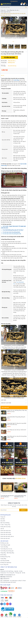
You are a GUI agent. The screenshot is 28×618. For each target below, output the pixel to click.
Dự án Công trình (4, 564)
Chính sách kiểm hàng (5, 532)
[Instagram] (10, 604)
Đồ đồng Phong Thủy (5, 556)
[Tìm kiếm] (26, 7)
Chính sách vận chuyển (5, 534)
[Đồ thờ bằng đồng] (21, 450)
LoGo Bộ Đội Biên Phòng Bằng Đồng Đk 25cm (16, 417)
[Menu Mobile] (26, 4)
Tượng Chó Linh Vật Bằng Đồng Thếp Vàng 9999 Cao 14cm (17, 411)
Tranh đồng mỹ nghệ (5, 545)
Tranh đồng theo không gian (7, 550)
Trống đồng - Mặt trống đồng (7, 552)
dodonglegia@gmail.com (9, 574)
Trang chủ (2, 516)
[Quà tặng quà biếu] (7, 467)
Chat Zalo (14, 616)
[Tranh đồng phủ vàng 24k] (21, 467)
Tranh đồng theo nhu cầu (6, 548)
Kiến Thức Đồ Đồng (4, 522)
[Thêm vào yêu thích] (26, 52)
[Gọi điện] (10, 614)
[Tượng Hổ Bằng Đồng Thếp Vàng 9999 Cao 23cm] (20, 487)
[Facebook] (1, 604)
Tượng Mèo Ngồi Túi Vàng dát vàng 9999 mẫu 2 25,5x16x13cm (16, 424)
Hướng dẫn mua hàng (5, 526)
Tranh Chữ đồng (4, 546)
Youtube (2, 616)
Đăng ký (23, 510)
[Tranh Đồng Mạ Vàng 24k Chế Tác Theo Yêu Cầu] (7, 487)
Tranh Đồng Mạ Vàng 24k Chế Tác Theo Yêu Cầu (7, 496)
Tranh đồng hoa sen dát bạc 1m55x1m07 (16, 429)
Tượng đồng (3, 558)
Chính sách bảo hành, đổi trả (7, 536)
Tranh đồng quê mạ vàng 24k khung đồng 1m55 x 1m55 (17, 437)
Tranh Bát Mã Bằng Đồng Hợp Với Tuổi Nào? (13, 230)
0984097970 (15, 1)
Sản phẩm (2, 520)
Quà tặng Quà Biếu (4, 560)
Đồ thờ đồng (3, 554)
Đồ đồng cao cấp (4, 543)
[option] (14, 27)
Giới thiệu (2, 518)
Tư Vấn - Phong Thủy (5, 524)
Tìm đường (6, 616)
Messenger (19, 616)
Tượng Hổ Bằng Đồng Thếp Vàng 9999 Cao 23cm (20, 496)
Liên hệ (2, 528)
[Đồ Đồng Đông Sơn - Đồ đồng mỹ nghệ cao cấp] (5, 4)
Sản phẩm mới (5, 407)
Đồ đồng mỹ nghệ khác (5, 562)
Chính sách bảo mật (5, 538)
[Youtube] (7, 604)
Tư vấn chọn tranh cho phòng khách (11, 232)
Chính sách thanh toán (5, 530)
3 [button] (14, 41)
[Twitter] (4, 604)
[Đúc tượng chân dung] (7, 450)
